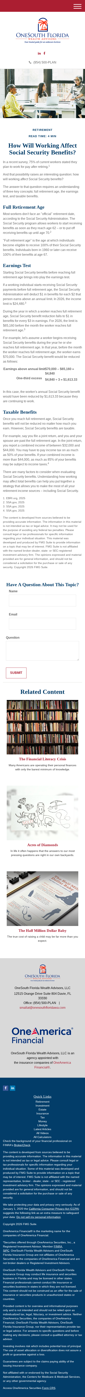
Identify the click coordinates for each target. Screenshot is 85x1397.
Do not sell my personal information (38, 1217)
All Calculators (42, 1137)
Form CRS (48, 1388)
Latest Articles (42, 1129)
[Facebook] (44, 53)
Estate (42, 1109)
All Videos (42, 1133)
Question (13, 637)
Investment (42, 1105)
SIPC (6, 1250)
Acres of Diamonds (42, 845)
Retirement (42, 1101)
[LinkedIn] (39, 53)
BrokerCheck (22, 1145)
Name (13, 591)
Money (42, 1121)
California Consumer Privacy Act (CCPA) (54, 1208)
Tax (42, 1117)
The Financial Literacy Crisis (42, 759)
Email (13, 614)
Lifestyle (42, 1125)
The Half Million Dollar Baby (43, 931)
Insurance (42, 1113)
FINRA (58, 1246)
